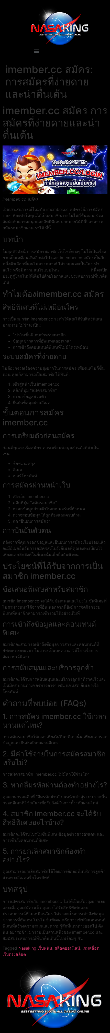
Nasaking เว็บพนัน (35, 948)
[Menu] (36, 51)
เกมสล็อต (90, 948)
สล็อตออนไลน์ (67, 948)
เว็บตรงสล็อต (14, 954)
